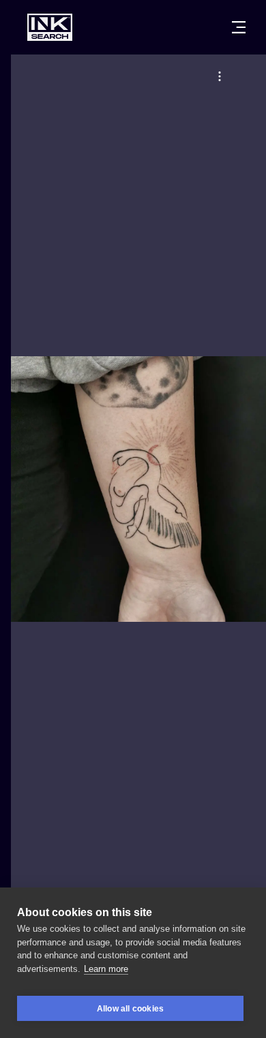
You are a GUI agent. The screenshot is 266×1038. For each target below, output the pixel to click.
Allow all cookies (130, 1008)
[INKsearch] (49, 27)
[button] (219, 76)
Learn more (106, 969)
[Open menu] (238, 27)
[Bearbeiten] (219, 76)
